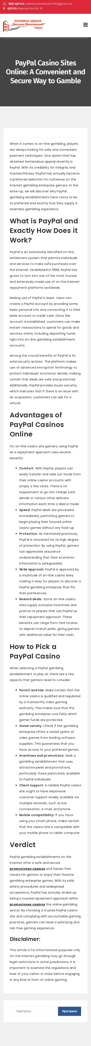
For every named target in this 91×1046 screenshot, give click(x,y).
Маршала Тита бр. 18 (24, 8)
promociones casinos (27, 869)
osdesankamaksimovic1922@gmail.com (40, 3)
